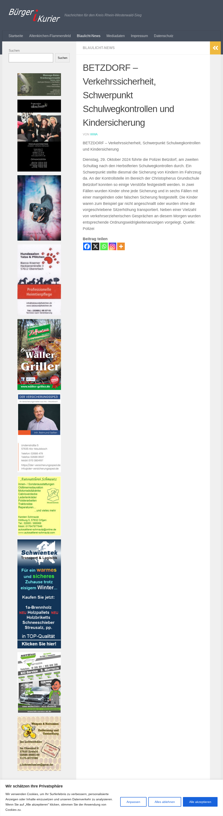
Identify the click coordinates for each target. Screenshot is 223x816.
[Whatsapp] (104, 246)
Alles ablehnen (165, 802)
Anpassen (133, 802)
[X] (95, 246)
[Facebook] (87, 246)
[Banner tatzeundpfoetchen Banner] (39, 314)
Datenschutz (163, 36)
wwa (94, 134)
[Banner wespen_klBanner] (39, 770)
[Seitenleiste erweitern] (215, 47)
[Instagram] (112, 246)
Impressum (139, 36)
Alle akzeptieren (200, 802)
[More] (121, 246)
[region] (111, 798)
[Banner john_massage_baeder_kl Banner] (39, 95)
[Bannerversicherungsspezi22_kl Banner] (39, 471)
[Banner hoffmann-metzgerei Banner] (39, 389)
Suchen (14, 50)
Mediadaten (115, 36)
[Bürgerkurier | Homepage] (34, 15)
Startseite (15, 36)
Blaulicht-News (88, 36)
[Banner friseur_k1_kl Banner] (39, 170)
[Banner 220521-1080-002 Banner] (39, 239)
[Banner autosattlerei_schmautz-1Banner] (39, 534)
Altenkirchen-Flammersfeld (50, 36)
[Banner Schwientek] (39, 647)
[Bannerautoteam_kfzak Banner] (39, 711)
